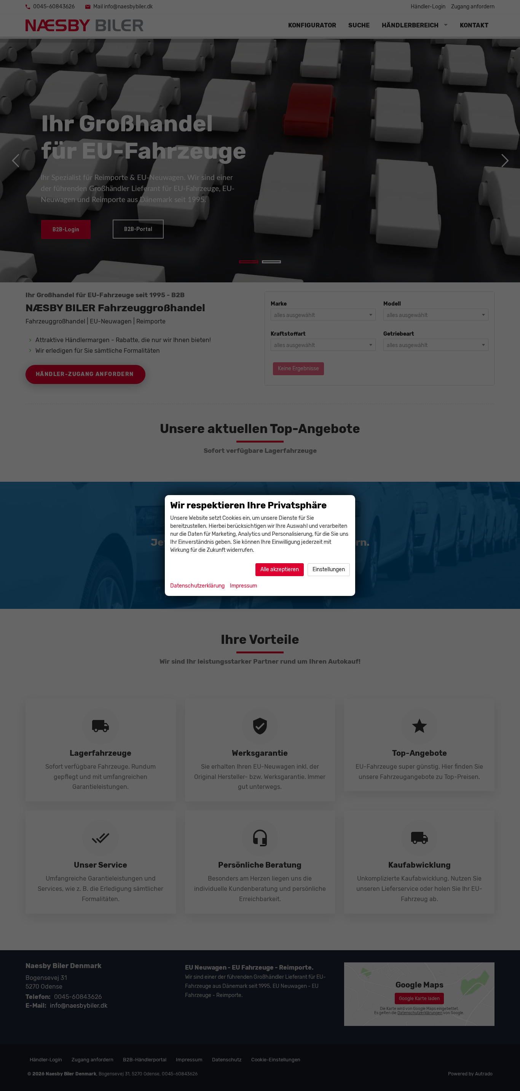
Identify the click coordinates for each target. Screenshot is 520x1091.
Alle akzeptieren (279, 569)
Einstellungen (329, 569)
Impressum (243, 586)
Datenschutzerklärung (197, 586)
